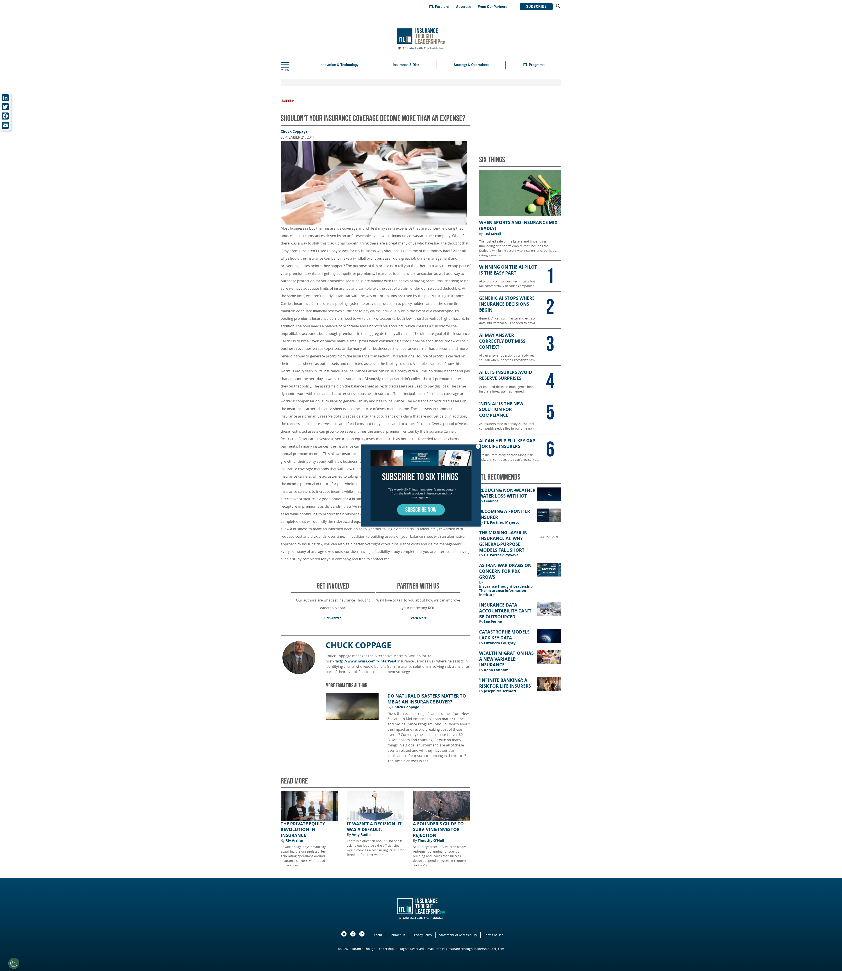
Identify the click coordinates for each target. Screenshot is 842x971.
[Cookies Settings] (13, 963)
